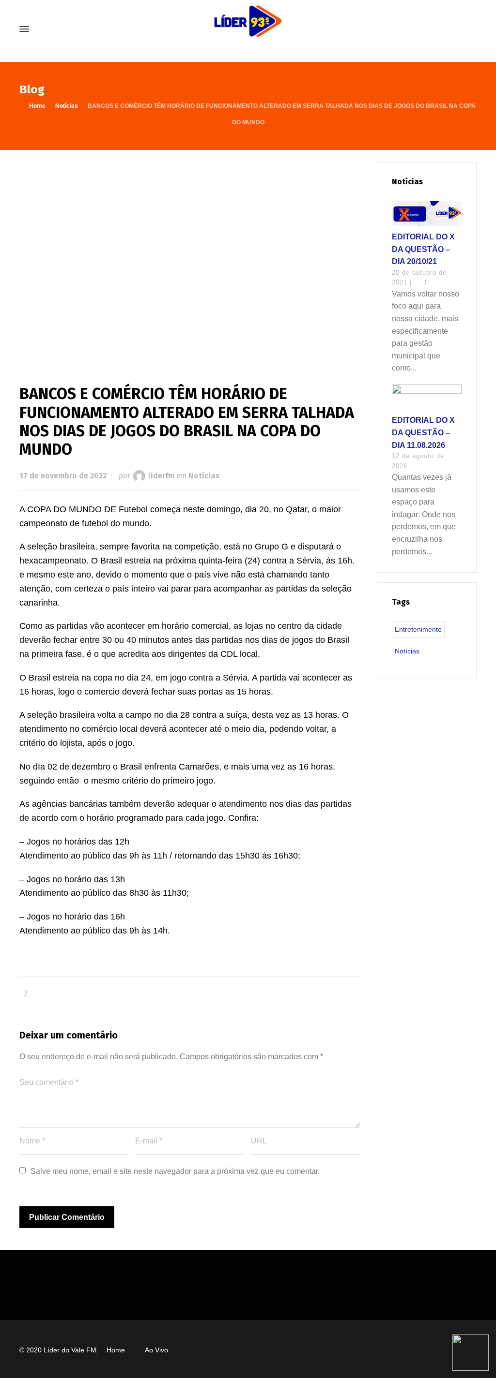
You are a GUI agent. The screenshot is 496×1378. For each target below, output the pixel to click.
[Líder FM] (248, 29)
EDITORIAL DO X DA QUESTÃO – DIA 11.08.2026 (423, 432)
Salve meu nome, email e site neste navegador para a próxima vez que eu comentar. (175, 1171)
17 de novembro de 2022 (63, 475)
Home (116, 1350)
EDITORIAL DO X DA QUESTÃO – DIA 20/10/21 (423, 249)
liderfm (161, 475)
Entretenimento (418, 629)
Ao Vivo (156, 1350)
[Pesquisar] (470, 29)
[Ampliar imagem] (189, 258)
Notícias (203, 475)
